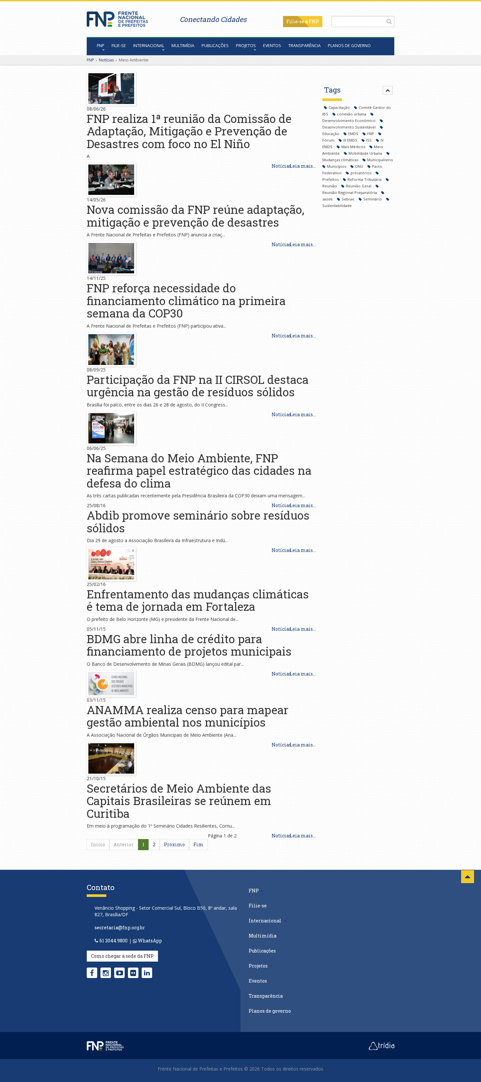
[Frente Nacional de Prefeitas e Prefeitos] (117, 17)
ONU (359, 166)
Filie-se (295, 21)
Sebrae (348, 199)
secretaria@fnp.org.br (120, 927)
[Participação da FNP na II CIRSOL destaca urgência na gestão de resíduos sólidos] (111, 349)
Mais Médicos (353, 146)
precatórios (361, 172)
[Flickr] (133, 972)
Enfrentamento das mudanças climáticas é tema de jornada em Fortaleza (198, 600)
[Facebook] (92, 972)
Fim (198, 844)
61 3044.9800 (113, 940)
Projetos (246, 45)
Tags (332, 89)
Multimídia (182, 45)
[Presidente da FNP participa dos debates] (111, 563)
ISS (369, 140)
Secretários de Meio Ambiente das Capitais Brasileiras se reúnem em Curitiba (179, 801)
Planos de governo (349, 45)
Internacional (148, 45)
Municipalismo (380, 159)
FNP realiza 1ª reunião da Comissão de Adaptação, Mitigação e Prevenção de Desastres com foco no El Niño (189, 131)
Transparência (304, 45)
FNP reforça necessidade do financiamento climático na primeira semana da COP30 (186, 300)
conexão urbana (352, 114)
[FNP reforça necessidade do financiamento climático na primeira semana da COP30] (111, 257)
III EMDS (350, 140)
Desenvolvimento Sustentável (349, 127)
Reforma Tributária (365, 179)
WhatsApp (149, 940)
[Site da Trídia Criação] (381, 1045)
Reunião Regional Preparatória (350, 192)
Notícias (106, 60)
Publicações (215, 45)
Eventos (272, 45)
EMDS (353, 133)
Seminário (373, 199)
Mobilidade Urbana (365, 153)
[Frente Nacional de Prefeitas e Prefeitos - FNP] (105, 1045)
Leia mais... (303, 166)
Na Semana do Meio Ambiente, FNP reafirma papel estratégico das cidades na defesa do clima (199, 470)
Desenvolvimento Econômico (349, 120)
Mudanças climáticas (340, 159)
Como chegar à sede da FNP (122, 956)
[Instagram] (106, 972)
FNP (100, 45)
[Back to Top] (467, 877)
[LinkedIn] (147, 972)
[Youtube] (119, 972)
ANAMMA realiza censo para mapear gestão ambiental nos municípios (188, 716)
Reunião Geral (359, 185)
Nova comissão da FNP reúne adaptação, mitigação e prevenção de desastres (195, 216)
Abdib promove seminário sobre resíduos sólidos (198, 521)
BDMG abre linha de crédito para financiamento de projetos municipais (189, 645)
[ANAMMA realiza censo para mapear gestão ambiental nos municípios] (111, 683)
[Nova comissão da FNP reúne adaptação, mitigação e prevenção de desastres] (111, 179)
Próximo (174, 844)
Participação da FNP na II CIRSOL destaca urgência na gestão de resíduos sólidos (198, 386)
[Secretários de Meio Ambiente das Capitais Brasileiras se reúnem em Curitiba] (111, 758)
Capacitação (340, 107)
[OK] (389, 21)
